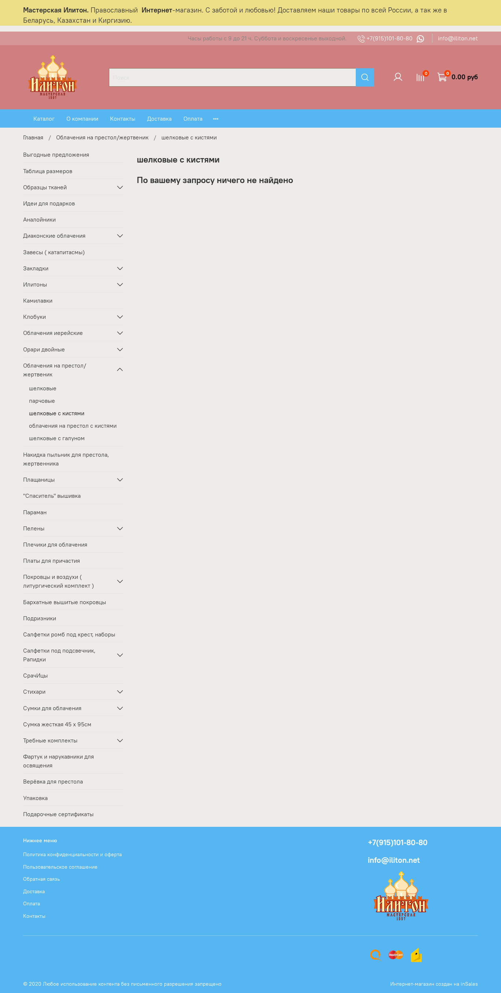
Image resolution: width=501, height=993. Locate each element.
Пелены (33, 528)
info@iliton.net (458, 38)
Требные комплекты (50, 740)
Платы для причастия (51, 560)
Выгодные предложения (56, 154)
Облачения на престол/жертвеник (102, 137)
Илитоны (35, 284)
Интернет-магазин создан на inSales (434, 984)
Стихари (34, 691)
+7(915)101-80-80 (389, 38)
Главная (33, 137)
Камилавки (37, 300)
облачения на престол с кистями (73, 425)
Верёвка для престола (53, 781)
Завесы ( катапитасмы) (54, 252)
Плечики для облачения (55, 544)
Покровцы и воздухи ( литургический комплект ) (58, 581)
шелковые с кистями (56, 413)
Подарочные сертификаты (58, 814)
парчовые (42, 400)
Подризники (39, 618)
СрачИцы (35, 675)
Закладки (35, 268)
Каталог (44, 118)
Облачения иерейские (53, 332)
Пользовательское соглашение (60, 867)
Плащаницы (39, 479)
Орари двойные (44, 349)
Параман (35, 512)
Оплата (192, 118)
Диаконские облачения (54, 235)
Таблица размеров (47, 171)
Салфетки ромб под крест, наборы (69, 634)
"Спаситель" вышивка (52, 495)
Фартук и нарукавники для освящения (58, 761)
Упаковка (35, 798)
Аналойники (39, 219)
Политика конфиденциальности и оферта (72, 854)
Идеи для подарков (49, 203)
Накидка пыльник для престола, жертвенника (66, 459)
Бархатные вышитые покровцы (64, 602)
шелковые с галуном (57, 438)
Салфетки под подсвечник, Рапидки (59, 655)
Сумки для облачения (52, 708)
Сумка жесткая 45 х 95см (57, 724)
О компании (82, 118)
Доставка (159, 118)
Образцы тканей (45, 187)
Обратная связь (41, 879)
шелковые (42, 388)
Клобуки (34, 316)
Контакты (122, 118)
